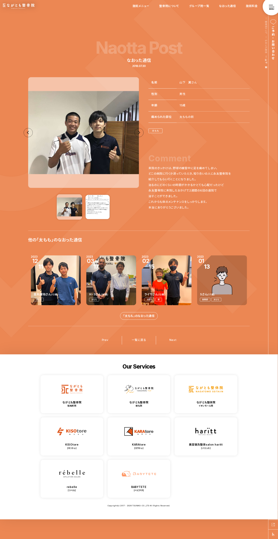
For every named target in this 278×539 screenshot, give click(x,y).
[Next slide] (139, 132)
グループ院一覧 (199, 6)
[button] (69, 207)
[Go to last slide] (28, 132)
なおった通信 (227, 6)
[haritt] (273, 534)
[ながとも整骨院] (273, 515)
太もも (155, 130)
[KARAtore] (273, 524)
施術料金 (252, 6)
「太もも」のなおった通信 (139, 316)
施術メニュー (141, 6)
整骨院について (169, 6)
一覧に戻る (139, 340)
